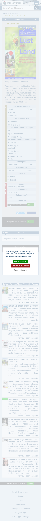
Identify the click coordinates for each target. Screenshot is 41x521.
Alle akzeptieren (20, 261)
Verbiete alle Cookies (20, 266)
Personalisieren (20, 270)
